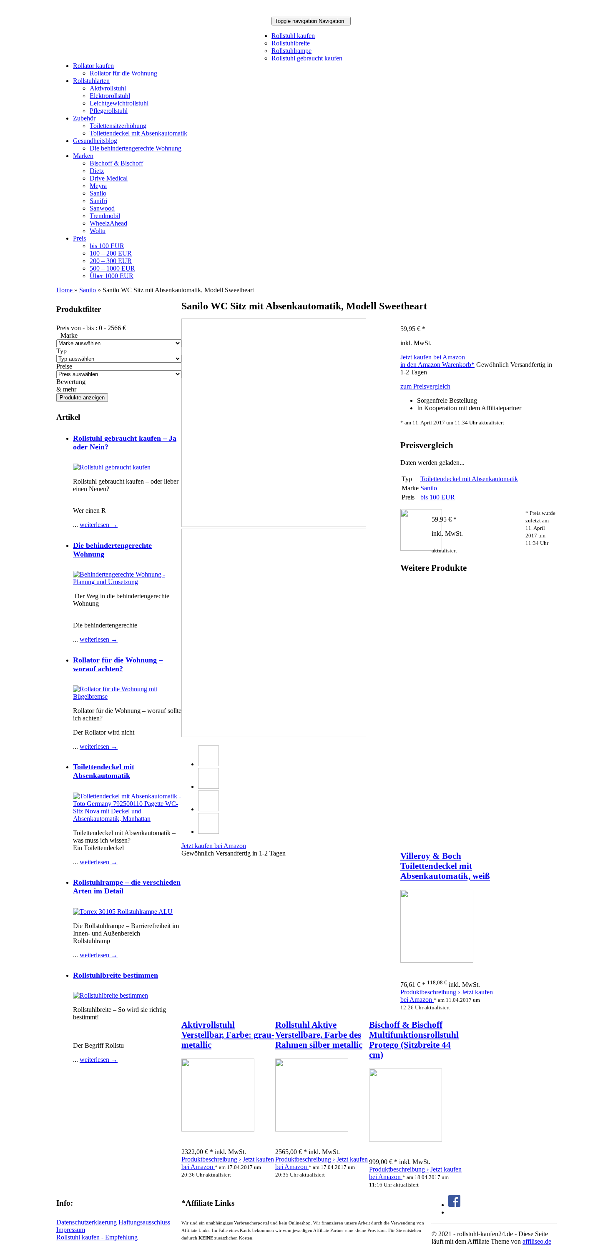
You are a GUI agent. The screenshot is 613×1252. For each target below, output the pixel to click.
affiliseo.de (537, 1241)
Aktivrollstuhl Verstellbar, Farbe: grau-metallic (227, 1034)
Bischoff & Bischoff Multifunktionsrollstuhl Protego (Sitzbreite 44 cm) (414, 1039)
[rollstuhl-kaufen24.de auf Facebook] (454, 1204)
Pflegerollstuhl (109, 110)
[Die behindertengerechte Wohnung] (127, 581)
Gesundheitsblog (95, 140)
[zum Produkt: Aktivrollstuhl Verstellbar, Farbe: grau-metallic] (217, 1129)
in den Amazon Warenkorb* (437, 364)
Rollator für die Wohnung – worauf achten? (118, 664)
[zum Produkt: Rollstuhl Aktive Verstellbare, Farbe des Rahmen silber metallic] (311, 1129)
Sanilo (98, 193)
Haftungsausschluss (144, 1222)
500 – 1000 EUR (112, 268)
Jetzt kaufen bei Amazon (432, 357)
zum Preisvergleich (425, 386)
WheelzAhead (108, 223)
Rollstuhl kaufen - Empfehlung (97, 1237)
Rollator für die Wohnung (123, 73)
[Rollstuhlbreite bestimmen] (110, 995)
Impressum (70, 1229)
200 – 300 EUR (111, 260)
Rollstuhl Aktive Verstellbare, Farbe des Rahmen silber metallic (318, 1034)
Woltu (98, 230)
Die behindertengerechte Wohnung (135, 148)
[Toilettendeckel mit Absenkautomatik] (127, 818)
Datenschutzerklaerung (86, 1222)
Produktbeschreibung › (430, 992)
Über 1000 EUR (111, 275)
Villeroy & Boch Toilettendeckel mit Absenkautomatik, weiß (445, 866)
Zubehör (84, 118)
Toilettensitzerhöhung (118, 125)
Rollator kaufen (93, 65)
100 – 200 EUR (111, 253)
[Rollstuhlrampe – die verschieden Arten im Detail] (123, 911)
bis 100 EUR (107, 245)
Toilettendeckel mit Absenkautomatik (138, 133)
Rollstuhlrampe (291, 50)
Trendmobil (105, 215)
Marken (83, 155)
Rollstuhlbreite (290, 43)
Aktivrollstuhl (108, 88)
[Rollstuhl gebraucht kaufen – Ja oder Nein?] (112, 467)
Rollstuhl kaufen (293, 35)
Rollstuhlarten (91, 80)
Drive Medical (109, 178)
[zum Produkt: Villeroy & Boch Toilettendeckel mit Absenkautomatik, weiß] (436, 960)
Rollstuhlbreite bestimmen (115, 975)
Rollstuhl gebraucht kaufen (306, 58)
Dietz (97, 170)
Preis (79, 238)
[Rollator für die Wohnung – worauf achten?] (127, 696)
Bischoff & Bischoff (116, 163)
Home (65, 290)
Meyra (98, 185)
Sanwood (102, 208)
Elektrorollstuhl (110, 95)
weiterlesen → (99, 524)
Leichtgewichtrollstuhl (119, 103)
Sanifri (98, 200)
